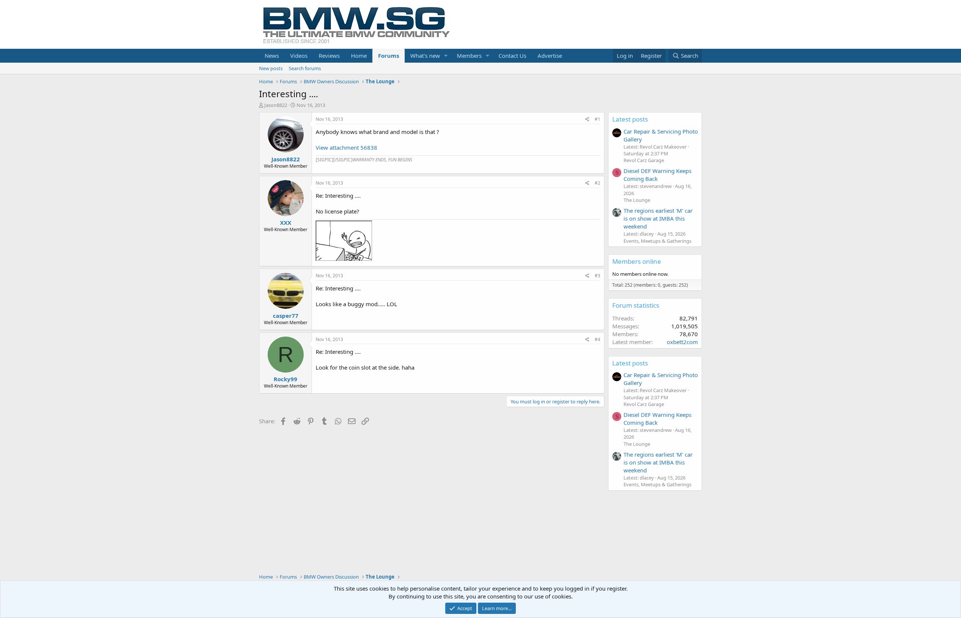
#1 (597, 119)
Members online (636, 261)
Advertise (550, 55)
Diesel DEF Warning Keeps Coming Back (657, 174)
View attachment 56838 (346, 147)
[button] (446, 56)
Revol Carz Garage (644, 160)
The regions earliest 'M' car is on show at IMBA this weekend (658, 218)
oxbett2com (682, 342)
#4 (597, 339)
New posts (271, 68)
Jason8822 (275, 105)
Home (359, 55)
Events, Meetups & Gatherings (657, 241)
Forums (388, 55)
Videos (298, 55)
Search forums (305, 68)
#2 (597, 183)
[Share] (587, 119)
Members (469, 55)
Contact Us (512, 55)
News (272, 55)
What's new (425, 55)
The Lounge (637, 200)
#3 (597, 275)
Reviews (329, 55)
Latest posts (630, 119)
